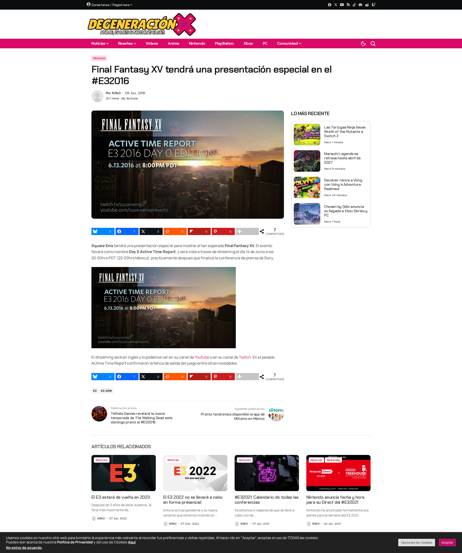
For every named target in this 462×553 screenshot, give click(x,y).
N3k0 (116, 93)
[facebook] (329, 4)
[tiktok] (354, 4)
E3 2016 (106, 391)
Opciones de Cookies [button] (416, 542)
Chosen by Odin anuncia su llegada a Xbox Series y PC (345, 210)
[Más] (247, 231)
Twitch (245, 357)
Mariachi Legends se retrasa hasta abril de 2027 (342, 157)
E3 (94, 391)
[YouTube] (342, 4)
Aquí (132, 542)
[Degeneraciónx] (142, 24)
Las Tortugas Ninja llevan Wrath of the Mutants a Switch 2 (345, 131)
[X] (335, 4)
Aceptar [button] (447, 542)
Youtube (202, 357)
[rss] (348, 4)
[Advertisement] (331, 265)
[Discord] (360, 4)
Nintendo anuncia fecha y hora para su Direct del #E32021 (335, 499)
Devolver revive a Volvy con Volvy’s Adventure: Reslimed (343, 184)
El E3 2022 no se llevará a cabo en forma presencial (193, 499)
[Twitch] (373, 4)
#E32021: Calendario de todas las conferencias (267, 499)
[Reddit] (367, 4)
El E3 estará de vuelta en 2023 (120, 497)
